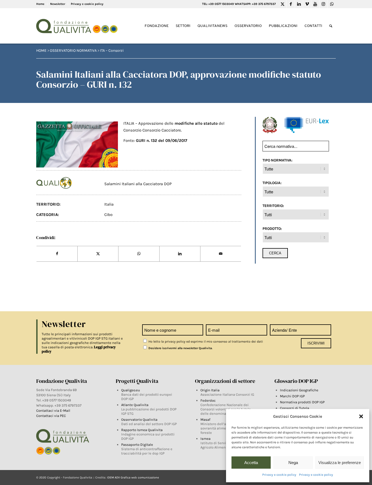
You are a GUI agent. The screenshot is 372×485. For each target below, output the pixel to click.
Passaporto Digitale (137, 445)
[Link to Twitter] (282, 4)
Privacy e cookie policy (279, 475)
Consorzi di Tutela (294, 408)
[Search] (331, 26)
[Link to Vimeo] (307, 4)
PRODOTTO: (272, 228)
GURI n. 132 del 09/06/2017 (161, 140)
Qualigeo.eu (130, 390)
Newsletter (57, 4)
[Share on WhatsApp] (138, 253)
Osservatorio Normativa (73, 50)
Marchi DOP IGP (292, 396)
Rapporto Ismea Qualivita (142, 430)
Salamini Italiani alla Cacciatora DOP (138, 183)
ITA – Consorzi (112, 50)
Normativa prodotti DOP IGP (302, 402)
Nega (293, 462)
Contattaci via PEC (51, 416)
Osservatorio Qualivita (139, 419)
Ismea (205, 439)
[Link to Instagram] (323, 4)
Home (40, 4)
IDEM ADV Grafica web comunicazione (133, 477)
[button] (361, 416)
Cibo (108, 214)
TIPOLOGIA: (272, 183)
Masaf (205, 419)
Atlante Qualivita (134, 405)
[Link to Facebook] (291, 4)
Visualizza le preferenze (339, 462)
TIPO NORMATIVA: (277, 160)
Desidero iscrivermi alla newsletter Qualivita (180, 348)
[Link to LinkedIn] (299, 4)
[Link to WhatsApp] (332, 4)
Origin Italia (209, 390)
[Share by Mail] (220, 253)
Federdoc (208, 400)
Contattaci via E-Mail (53, 410)
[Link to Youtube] (315, 4)
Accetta (251, 462)
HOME (41, 50)
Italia (109, 204)
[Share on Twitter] (98, 253)
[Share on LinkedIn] (180, 253)
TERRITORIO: (273, 205)
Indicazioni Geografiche (299, 390)
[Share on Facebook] (56, 253)
